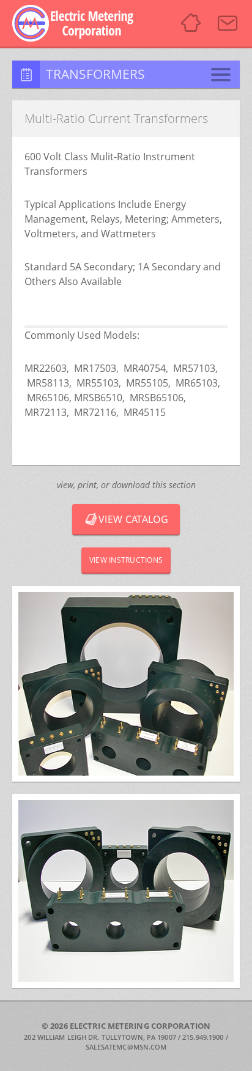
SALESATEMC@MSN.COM (126, 1046)
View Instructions (126, 560)
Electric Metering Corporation (80, 23)
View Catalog (133, 519)
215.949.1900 (202, 1037)
